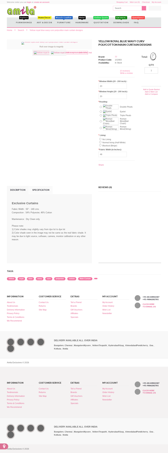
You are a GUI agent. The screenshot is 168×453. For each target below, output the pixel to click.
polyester (60, 279)
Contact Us (44, 302)
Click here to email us (149, 305)
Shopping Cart (122, 2)
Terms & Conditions (15, 317)
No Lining (106, 139)
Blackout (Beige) (109, 146)
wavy (39, 279)
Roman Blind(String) (125, 128)
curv (49, 279)
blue (30, 279)
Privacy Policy (13, 313)
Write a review (126, 73)
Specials (74, 317)
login (29, 2)
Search (21, 30)
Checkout (146, 2)
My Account (156, 2)
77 (116, 57)
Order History (108, 306)
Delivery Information (16, 310)
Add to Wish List (151, 92)
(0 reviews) (125, 71)
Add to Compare (151, 94)
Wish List (106, 310)
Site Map (43, 310)
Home (9, 30)
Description (17, 190)
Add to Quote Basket (151, 89)
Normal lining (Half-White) (114, 142)
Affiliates (74, 313)
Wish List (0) (135, 2)
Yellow (11, 279)
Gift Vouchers (76, 310)
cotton (72, 279)
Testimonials (12, 306)
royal (21, 279)
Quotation (101, 20)
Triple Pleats (125, 115)
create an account (41, 2)
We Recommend (14, 321)
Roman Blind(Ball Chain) (124, 121)
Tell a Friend (76, 302)
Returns (42, 306)
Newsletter (107, 313)
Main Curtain (85, 279)
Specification (40, 190)
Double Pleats (126, 107)
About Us (11, 302)
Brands (74, 306)
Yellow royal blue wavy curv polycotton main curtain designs (56, 30)
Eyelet (123, 111)
